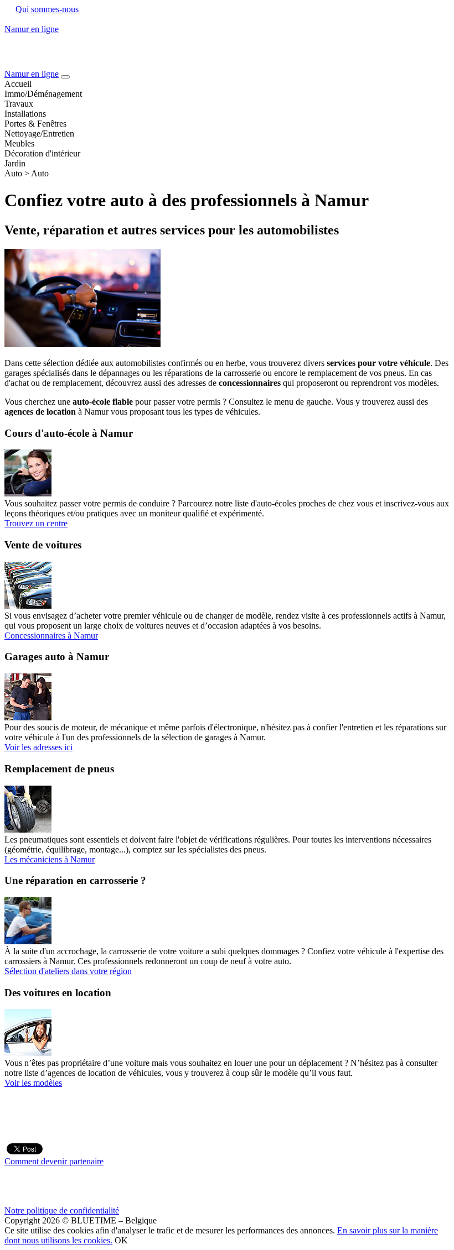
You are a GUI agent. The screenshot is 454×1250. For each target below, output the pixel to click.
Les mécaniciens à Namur (49, 859)
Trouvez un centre (36, 523)
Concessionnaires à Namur (51, 635)
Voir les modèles (33, 1082)
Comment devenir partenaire (54, 1161)
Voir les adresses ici (38, 747)
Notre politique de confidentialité (61, 1210)
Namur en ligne (31, 74)
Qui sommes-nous (47, 9)
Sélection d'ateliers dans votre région (68, 971)
